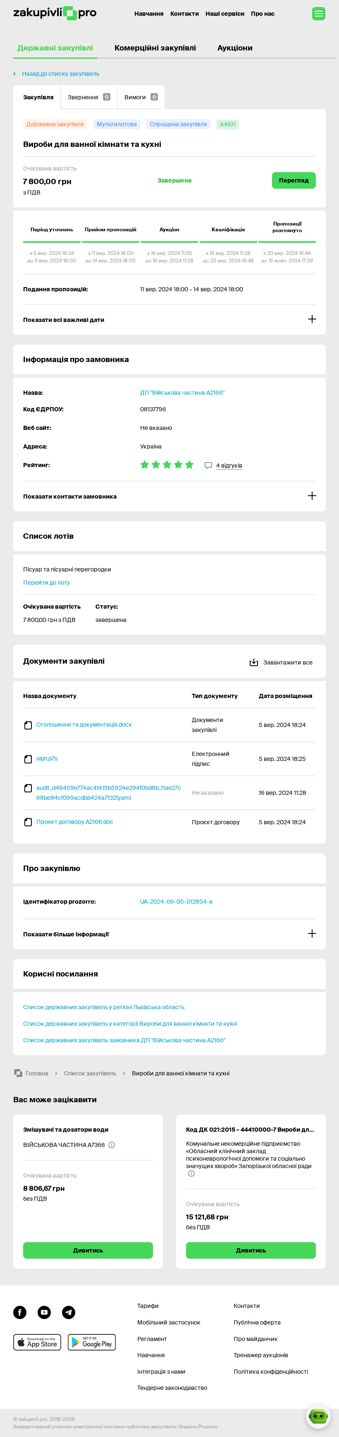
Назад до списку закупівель (60, 73)
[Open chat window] (318, 1416)
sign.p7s (46, 758)
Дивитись (88, 1250)
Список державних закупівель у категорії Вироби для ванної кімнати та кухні (130, 1023)
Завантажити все (287, 662)
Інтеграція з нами (161, 1371)
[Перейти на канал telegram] (68, 1311)
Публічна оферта (257, 1322)
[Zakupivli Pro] (55, 13)
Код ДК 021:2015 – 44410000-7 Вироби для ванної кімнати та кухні (251, 1129)
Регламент (152, 1339)
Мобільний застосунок (169, 1322)
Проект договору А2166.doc (74, 821)
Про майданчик (256, 1339)
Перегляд (294, 180)
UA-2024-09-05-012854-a (176, 901)
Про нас (263, 13)
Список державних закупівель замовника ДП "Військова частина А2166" (124, 1040)
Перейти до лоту (46, 582)
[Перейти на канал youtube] (44, 1311)
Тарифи (148, 1306)
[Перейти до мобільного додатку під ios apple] (37, 1342)
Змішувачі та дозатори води (65, 1129)
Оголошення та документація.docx (83, 724)
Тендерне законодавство (172, 1387)
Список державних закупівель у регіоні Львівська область (103, 1007)
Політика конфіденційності (271, 1371)
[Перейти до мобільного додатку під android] (92, 1342)
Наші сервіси (224, 13)
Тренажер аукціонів (261, 1355)
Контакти (184, 13)
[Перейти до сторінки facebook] (19, 1311)
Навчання (149, 13)
